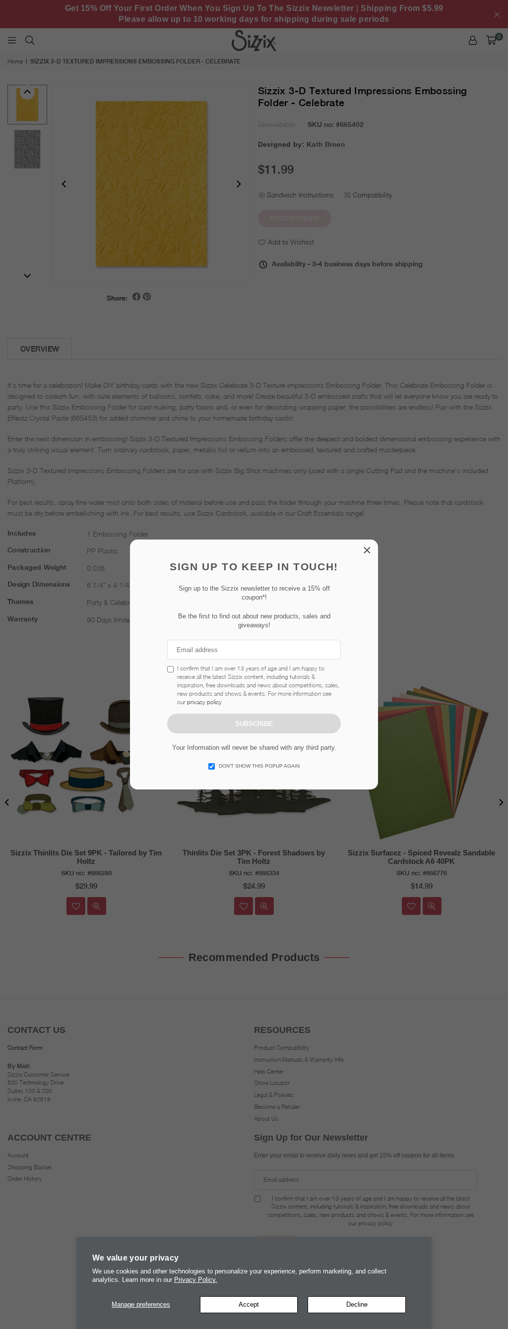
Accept (249, 1304)
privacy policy (204, 702)
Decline (357, 1304)
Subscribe (254, 723)
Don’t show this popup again (259, 766)
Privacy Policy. (195, 1279)
